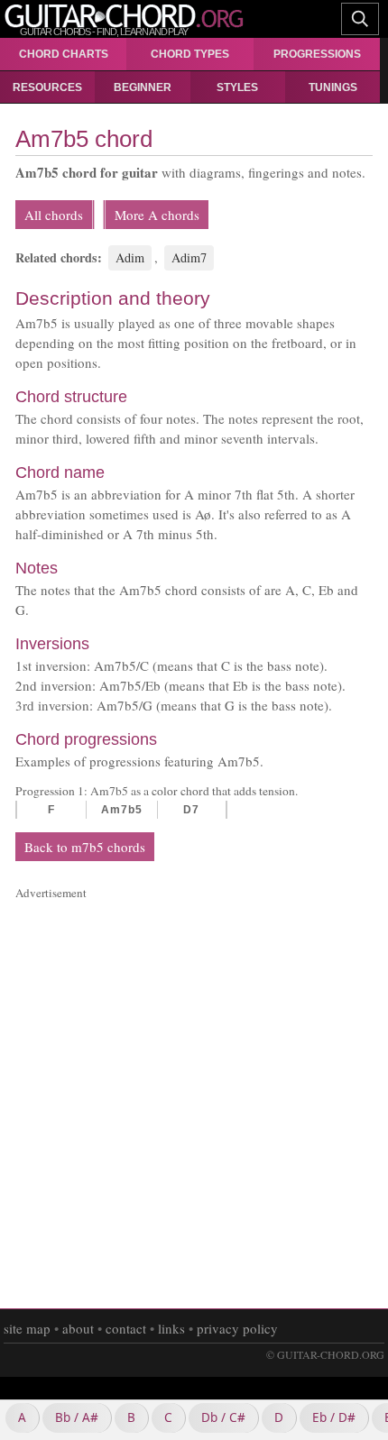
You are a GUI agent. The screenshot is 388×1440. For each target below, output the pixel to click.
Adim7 (189, 257)
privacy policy (237, 1328)
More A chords (157, 215)
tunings (333, 87)
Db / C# (223, 1417)
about (78, 1328)
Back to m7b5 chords (84, 847)
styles (237, 87)
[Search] (360, 18)
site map (27, 1328)
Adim (129, 257)
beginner (142, 87)
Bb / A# (76, 1417)
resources (47, 87)
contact (126, 1328)
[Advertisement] (194, 1096)
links (171, 1328)
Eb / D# (334, 1417)
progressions (317, 54)
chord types (190, 54)
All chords (53, 215)
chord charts (63, 54)
